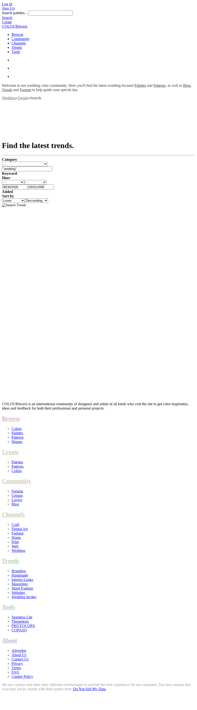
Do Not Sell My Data (89, 689)
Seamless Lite (22, 617)
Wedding (9, 98)
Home (16, 538)
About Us (19, 655)
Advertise (19, 650)
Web (15, 546)
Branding (19, 571)
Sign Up (8, 8)
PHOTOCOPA (23, 626)
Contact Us (20, 659)
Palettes (140, 85)
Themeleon (20, 621)
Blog (187, 85)
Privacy (17, 663)
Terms (16, 668)
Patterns (160, 85)
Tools (16, 52)
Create (7, 22)
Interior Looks (22, 580)
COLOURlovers (14, 26)
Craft (15, 525)
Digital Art (20, 529)
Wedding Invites (24, 597)
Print (15, 542)
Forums (25, 90)
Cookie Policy (22, 676)
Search (7, 18)
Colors (17, 429)
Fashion (18, 533)
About (9, 640)
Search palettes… (15, 13)
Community (21, 39)
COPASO (19, 630)
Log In (7, 4)
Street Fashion (22, 588)
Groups (17, 495)
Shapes (17, 442)
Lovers (17, 500)
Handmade (20, 575)
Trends (17, 47)
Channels (19, 43)
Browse (17, 34)
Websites (18, 593)
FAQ (15, 672)
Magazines (20, 584)
